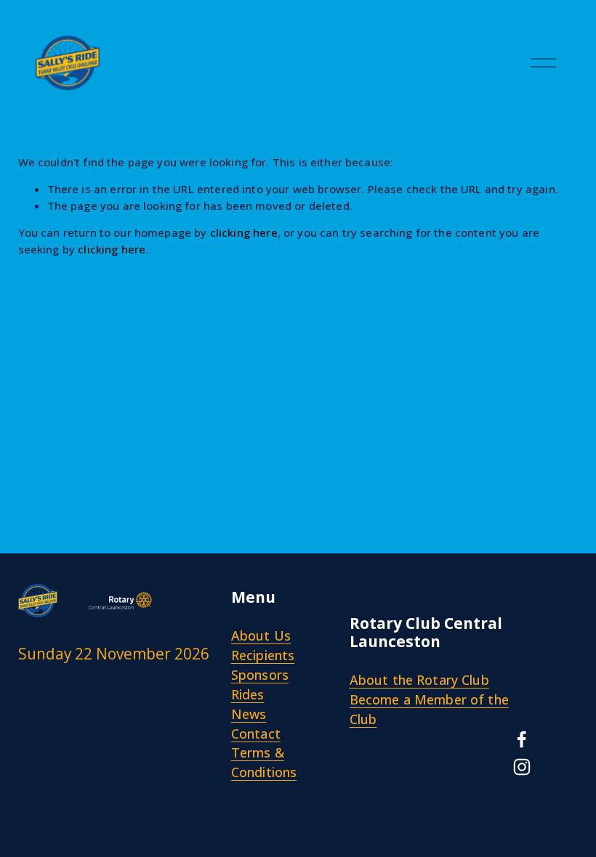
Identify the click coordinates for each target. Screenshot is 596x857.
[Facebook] (522, 739)
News (249, 714)
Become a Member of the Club (429, 709)
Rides (248, 694)
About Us (261, 635)
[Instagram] (522, 767)
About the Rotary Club (419, 680)
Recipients (263, 655)
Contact (256, 733)
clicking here (244, 232)
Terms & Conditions (264, 762)
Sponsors (260, 674)
